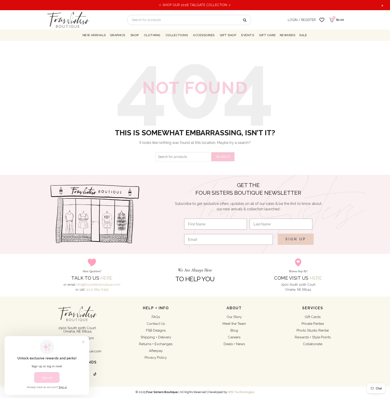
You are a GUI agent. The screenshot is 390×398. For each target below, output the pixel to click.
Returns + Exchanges (155, 344)
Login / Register (302, 20)
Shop (134, 35)
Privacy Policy (156, 358)
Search (223, 157)
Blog (234, 330)
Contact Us (156, 324)
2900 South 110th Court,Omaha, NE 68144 (77, 329)
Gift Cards (312, 317)
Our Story (234, 317)
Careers (234, 337)
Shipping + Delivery (156, 337)
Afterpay (156, 351)
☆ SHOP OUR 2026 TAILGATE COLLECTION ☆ (195, 5)
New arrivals (94, 35)
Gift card (267, 35)
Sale (303, 35)
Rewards (287, 35)
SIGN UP (295, 239)
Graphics (117, 35)
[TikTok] (95, 374)
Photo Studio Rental (313, 330)
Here (106, 278)
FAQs (156, 317)
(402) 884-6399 (97, 289)
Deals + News (234, 344)
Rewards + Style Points (313, 337)
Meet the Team (234, 324)
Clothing (152, 35)
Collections (177, 35)
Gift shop (228, 35)
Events (247, 35)
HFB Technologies (241, 392)
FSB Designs (156, 330)
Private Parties (313, 324)
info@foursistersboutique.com (98, 284)
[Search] (244, 20)
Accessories (204, 35)
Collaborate (312, 344)
